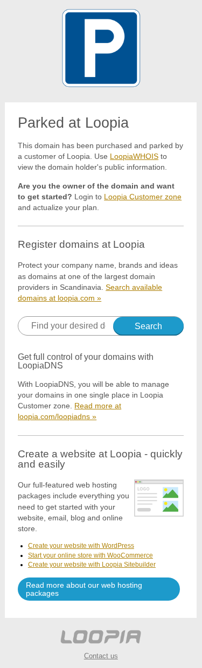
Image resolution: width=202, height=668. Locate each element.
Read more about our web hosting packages (84, 589)
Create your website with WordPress (81, 545)
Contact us (101, 656)
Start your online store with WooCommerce (90, 555)
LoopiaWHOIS (134, 156)
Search (148, 326)
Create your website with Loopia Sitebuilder (92, 564)
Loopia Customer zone (143, 196)
